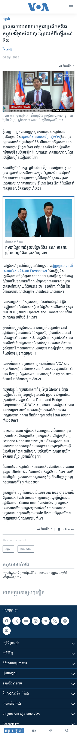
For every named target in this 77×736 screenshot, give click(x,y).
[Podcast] (65, 621)
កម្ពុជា (6, 18)
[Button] (66, 66)
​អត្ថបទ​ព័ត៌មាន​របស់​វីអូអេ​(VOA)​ (41, 137)
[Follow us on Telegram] (45, 621)
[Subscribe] (7, 631)
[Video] (34, 730)
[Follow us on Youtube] (26, 621)
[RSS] (55, 621)
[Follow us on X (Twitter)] (16, 621)
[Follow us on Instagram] (36, 621)
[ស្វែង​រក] (67, 730)
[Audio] (50, 730)
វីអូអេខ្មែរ (7, 49)
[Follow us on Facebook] (7, 621)
